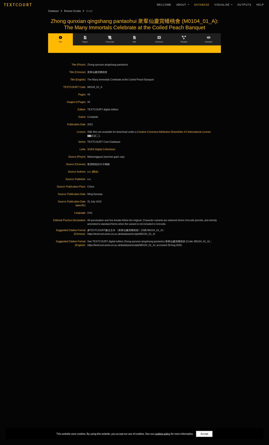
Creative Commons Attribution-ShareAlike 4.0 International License (174, 132)
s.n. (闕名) (92, 171)
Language (79, 212)
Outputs (244, 4)
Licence (81, 132)
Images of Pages (76, 102)
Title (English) (77, 79)
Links (82, 149)
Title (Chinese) (77, 72)
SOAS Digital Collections (101, 149)
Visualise (222, 4)
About (181, 4)
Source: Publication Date (71, 194)
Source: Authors (76, 171)
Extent (81, 117)
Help (260, 4)
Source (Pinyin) (76, 156)
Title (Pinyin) (78, 64)
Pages (81, 94)
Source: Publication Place (71, 186)
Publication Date (76, 124)
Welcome (164, 4)
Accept (204, 434)
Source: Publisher (75, 179)
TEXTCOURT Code (74, 87)
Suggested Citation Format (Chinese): (70, 232)
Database (202, 4)
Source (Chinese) (75, 164)
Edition (81, 109)
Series (81, 142)
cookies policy (162, 433)
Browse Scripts (72, 11)
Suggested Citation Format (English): (70, 243)
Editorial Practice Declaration (69, 220)
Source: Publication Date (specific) (71, 203)
